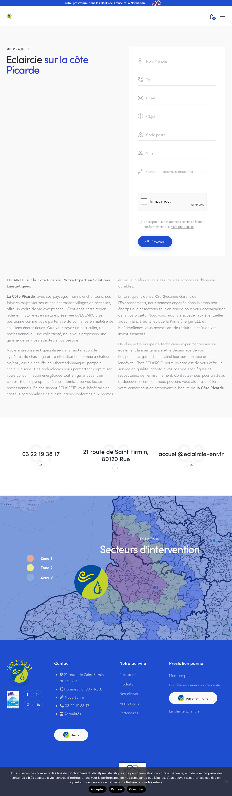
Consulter (136, 789)
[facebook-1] (27, 694)
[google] (28, 705)
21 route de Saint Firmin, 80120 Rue (116, 455)
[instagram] (37, 694)
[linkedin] (38, 705)
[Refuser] (226, 781)
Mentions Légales (182, 226)
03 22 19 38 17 (41, 453)
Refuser (117, 789)
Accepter (97, 789)
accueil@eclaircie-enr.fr (191, 453)
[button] (222, 16)
